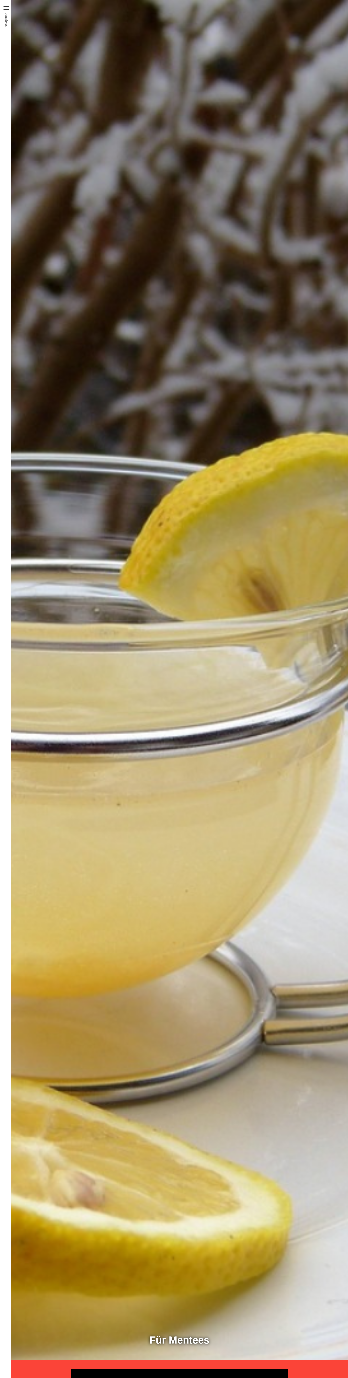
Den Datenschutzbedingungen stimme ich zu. (317, 1349)
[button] (6, 8)
